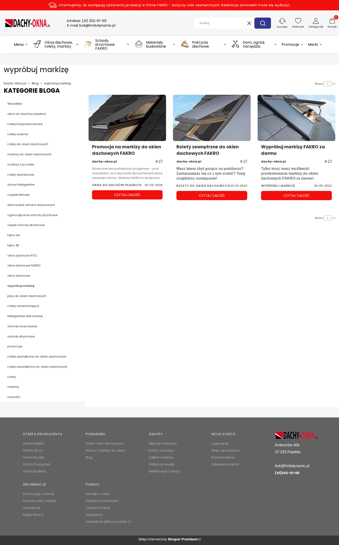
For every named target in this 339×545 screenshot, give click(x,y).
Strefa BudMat (34, 471)
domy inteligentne (21, 184)
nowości (13, 397)
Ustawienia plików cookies (107, 521)
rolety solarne (17, 134)
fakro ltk (13, 245)
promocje (14, 346)
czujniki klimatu (18, 195)
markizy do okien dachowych (29, 154)
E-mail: (91, 25)
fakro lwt (13, 235)
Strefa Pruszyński (36, 464)
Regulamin (94, 514)
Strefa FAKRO (33, 443)
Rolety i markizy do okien (105, 450)
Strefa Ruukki (33, 457)
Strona (319, 84)
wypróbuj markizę (20, 286)
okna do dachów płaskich (26, 114)
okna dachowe (18, 275)
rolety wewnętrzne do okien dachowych (37, 366)
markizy (13, 387)
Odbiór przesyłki (161, 464)
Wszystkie (14, 103)
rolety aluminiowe (20, 174)
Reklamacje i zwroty (165, 471)
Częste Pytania (98, 507)
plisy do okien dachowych (26, 296)
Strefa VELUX (33, 450)
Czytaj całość (127, 195)
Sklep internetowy (168, 539)
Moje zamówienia (225, 450)
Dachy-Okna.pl (15, 83)
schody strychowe (21, 336)
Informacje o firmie (38, 494)
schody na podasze (22, 326)
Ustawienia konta (225, 464)
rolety (11, 377)
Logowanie (220, 443)
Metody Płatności (163, 443)
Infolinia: (87, 20)
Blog (35, 83)
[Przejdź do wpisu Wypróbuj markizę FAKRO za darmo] (296, 118)
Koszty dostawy (161, 450)
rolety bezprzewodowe (25, 124)
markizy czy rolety (20, 164)
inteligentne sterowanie (25, 316)
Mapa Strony (33, 514)
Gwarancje (31, 507)
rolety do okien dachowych (27, 144)
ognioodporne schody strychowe (32, 215)
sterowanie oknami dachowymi (31, 205)
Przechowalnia (223, 457)
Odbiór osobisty (161, 457)
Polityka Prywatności (102, 501)
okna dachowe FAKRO (24, 265)
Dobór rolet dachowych (105, 443)
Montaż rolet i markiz (39, 501)
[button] (262, 23)
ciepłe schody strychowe (26, 225)
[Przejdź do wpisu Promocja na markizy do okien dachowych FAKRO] (127, 118)
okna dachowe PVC (22, 255)
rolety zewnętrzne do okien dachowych (36, 356)
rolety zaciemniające (23, 306)
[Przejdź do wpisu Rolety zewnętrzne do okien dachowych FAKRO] (212, 118)
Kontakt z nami (98, 494)
